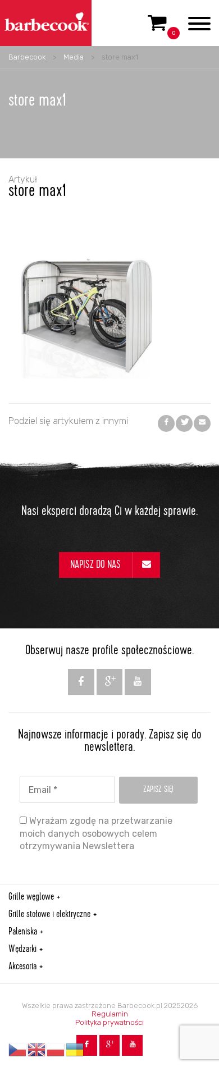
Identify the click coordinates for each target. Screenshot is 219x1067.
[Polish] (56, 1049)
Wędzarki (22, 950)
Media (73, 57)
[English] (37, 1049)
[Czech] (18, 1049)
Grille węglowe (31, 897)
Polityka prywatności (109, 1022)
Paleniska (22, 932)
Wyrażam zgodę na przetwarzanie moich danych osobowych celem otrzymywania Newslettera (96, 833)
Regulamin (110, 1014)
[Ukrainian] (75, 1049)
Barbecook (26, 57)
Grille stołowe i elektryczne (49, 915)
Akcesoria (22, 967)
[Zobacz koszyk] (157, 27)
